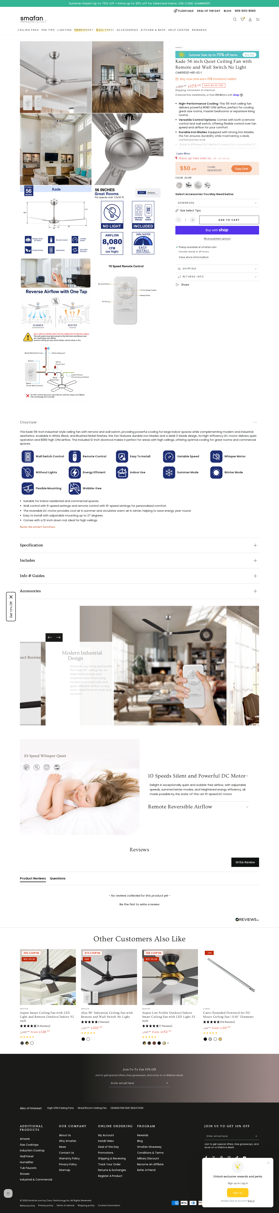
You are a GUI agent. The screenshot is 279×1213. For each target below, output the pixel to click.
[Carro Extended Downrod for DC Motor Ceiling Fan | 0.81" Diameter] (231, 977)
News (62, 1147)
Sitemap (64, 1170)
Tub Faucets (28, 1168)
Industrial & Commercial (36, 1179)
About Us (65, 1135)
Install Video (106, 1141)
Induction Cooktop (32, 1150)
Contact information (109, 1205)
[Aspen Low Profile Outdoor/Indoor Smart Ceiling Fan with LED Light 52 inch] (170, 977)
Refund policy (27, 1205)
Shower (25, 1174)
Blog (140, 1141)
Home (178, 47)
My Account (106, 1135)
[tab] (33, 879)
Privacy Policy (68, 1164)
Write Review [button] (245, 862)
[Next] (58, 637)
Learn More (183, 153)
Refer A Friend (146, 1170)
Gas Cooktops (29, 1145)
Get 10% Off (11, 609)
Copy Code (241, 168)
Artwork (25, 1139)
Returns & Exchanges (112, 1170)
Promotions (105, 1153)
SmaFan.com (35, 1200)
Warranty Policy (69, 1158)
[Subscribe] (168, 1083)
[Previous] (50, 637)
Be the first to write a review (139, 904)
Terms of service (65, 1205)
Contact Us (66, 1153)
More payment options (217, 238)
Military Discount (148, 1158)
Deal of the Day (108, 1147)
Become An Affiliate (150, 1164)
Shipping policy (86, 1205)
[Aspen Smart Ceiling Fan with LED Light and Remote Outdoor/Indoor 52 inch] (48, 977)
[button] (235, 19)
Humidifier (26, 1162)
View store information (194, 257)
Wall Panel (26, 1156)
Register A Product (110, 1176)
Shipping (180, 90)
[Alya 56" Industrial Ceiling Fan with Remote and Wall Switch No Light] (109, 977)
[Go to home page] (33, 19)
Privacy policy (45, 1205)
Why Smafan (67, 1141)
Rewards (142, 1135)
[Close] (11, 596)
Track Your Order (109, 1164)
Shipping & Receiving (112, 1158)
